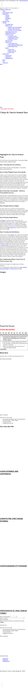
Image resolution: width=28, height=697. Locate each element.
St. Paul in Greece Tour (11, 227)
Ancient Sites (6, 54)
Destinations (6, 14)
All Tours (5, 22)
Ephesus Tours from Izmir (14, 28)
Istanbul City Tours (12, 36)
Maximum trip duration (14, 621)
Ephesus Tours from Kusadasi (15, 27)
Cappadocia (8, 18)
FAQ (4, 61)
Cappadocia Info (9, 58)
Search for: (2, 8)
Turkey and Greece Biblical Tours (15, 45)
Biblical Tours (8, 42)
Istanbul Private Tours (10, 33)
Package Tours (6, 21)
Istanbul (7, 17)
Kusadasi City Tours (12, 39)
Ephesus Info (8, 55)
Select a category (4, 618)
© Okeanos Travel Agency (12, 688)
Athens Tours (11, 52)
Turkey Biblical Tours (12, 43)
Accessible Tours (9, 24)
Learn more (3, 349)
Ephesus (7, 15)
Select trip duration (4, 619)
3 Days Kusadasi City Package (13, 566)
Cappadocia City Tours (13, 37)
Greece (7, 19)
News (4, 60)
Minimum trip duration (4, 621)
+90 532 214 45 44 (23, 0)
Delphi (3, 220)
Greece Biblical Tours (12, 46)
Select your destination (5, 616)
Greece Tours (11, 49)
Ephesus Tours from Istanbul (14, 30)
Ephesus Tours (8, 25)
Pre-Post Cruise (9, 40)
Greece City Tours (12, 51)
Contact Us (5, 62)
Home (4, 11)
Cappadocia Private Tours (11, 31)
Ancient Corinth (4, 244)
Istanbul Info (8, 57)
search (2, 622)
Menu (1, 64)
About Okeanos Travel (8, 12)
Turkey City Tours (9, 34)
